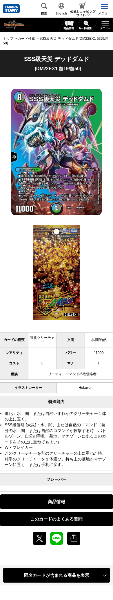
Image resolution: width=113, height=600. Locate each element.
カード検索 (26, 39)
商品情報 (56, 501)
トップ (8, 39)
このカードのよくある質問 (56, 518)
